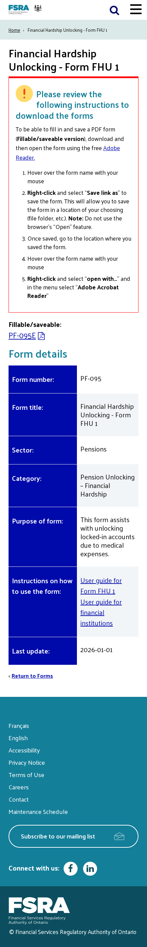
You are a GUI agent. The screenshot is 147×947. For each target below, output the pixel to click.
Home (14, 30)
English (18, 737)
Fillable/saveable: (35, 324)
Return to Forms (32, 675)
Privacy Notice (27, 762)
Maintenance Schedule (38, 811)
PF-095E (22, 335)
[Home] (26, 10)
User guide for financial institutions (101, 612)
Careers (19, 786)
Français (19, 725)
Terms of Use (26, 774)
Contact (19, 799)
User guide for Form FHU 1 (101, 585)
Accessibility (24, 750)
